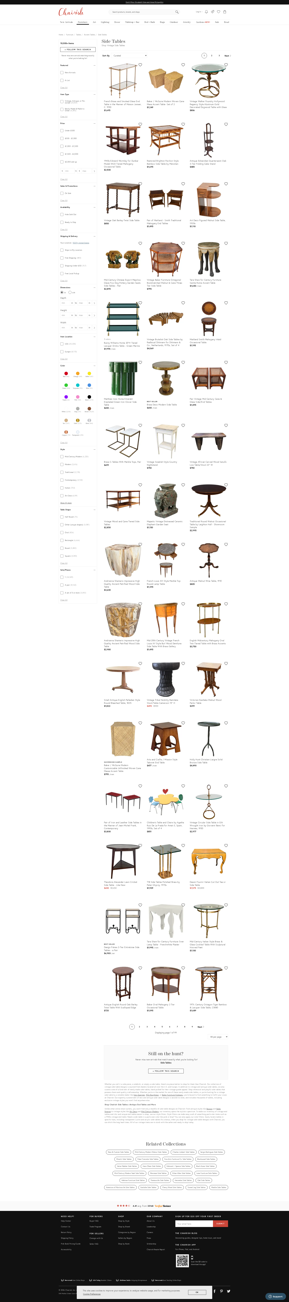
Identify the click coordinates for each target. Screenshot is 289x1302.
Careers (150, 1232)
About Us (150, 1221)
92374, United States (81, 243)
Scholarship (151, 1244)
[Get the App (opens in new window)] (182, 1261)
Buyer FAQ (94, 1221)
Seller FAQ (94, 1244)
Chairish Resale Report (156, 1249)
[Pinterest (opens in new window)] (221, 1290)
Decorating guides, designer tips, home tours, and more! (198, 1238)
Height (63, 310)
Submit (220, 1223)
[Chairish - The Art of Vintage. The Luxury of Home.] (71, 12)
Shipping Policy (67, 1238)
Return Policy (66, 1232)
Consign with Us (96, 1238)
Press (149, 1238)
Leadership (151, 1226)
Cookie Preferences (92, 1294)
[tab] (77, 73)
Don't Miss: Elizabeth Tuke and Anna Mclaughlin (144, 2)
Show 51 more (65, 503)
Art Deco (133, 1111)
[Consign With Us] (213, 12)
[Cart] (225, 12)
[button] (219, 12)
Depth (63, 297)
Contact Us (65, 1226)
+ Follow (78, 49)
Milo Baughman (152, 1095)
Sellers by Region (125, 1238)
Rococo (209, 1109)
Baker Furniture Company (172, 1095)
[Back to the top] (283, 1286)
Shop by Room (123, 1244)
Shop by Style (123, 1221)
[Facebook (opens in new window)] (214, 1290)
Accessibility (66, 1249)
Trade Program (95, 1226)
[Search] (177, 12)
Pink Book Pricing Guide (70, 1244)
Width (63, 322)
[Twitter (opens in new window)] (228, 1290)
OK (197, 1292)
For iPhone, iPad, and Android (187, 1249)
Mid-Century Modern (150, 1111)
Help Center (66, 1221)
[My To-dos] (206, 12)
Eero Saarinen (139, 1095)
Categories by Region (127, 1232)
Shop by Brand (124, 1226)
